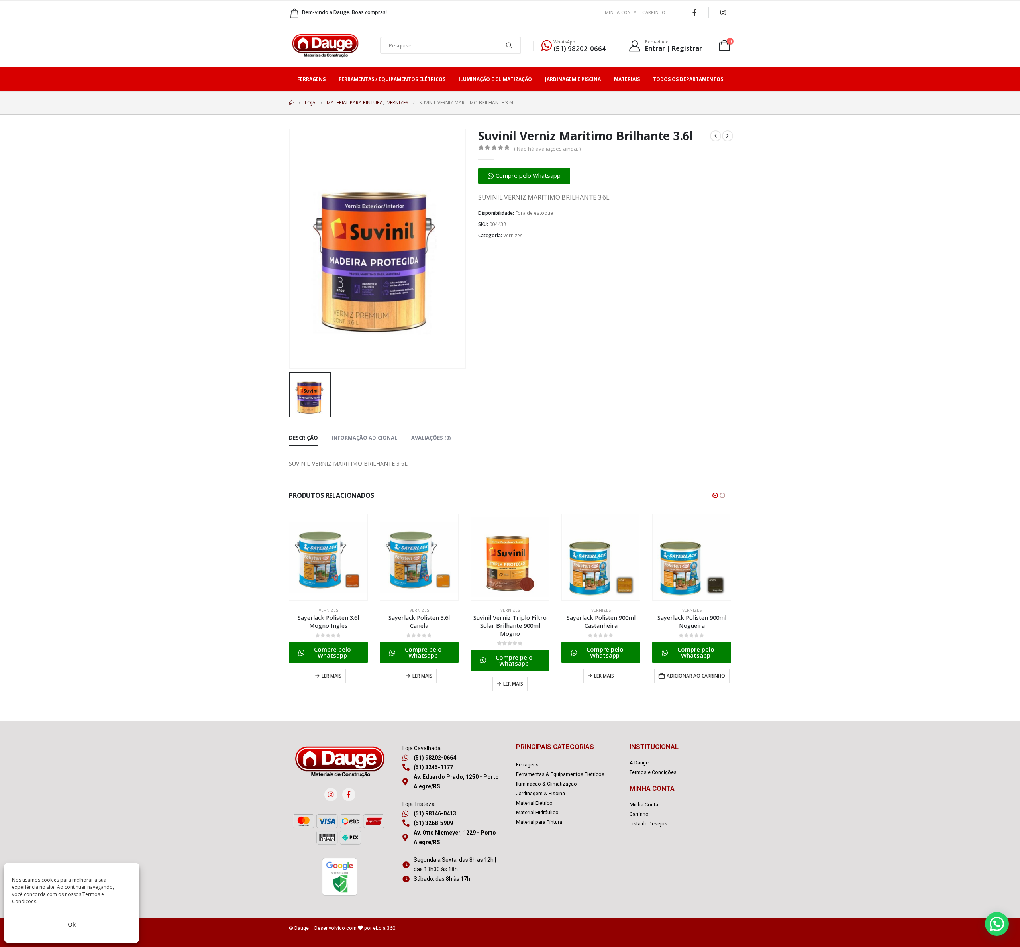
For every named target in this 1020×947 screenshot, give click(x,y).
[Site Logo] (325, 45)
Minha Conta (620, 12)
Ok (72, 924)
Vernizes (513, 235)
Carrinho (653, 12)
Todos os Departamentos (688, 79)
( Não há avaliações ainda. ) (547, 148)
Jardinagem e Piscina (573, 79)
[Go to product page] (328, 557)
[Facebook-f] (348, 794)
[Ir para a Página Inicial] (291, 103)
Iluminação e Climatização (495, 79)
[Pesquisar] (509, 45)
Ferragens (311, 79)
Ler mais (331, 675)
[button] (524, 176)
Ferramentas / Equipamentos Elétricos (392, 79)
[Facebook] (694, 12)
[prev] (715, 135)
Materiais (627, 79)
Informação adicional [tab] (364, 437)
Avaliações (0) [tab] (431, 437)
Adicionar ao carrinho (696, 675)
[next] (727, 135)
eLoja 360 (384, 928)
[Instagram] (723, 12)
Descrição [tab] (303, 437)
